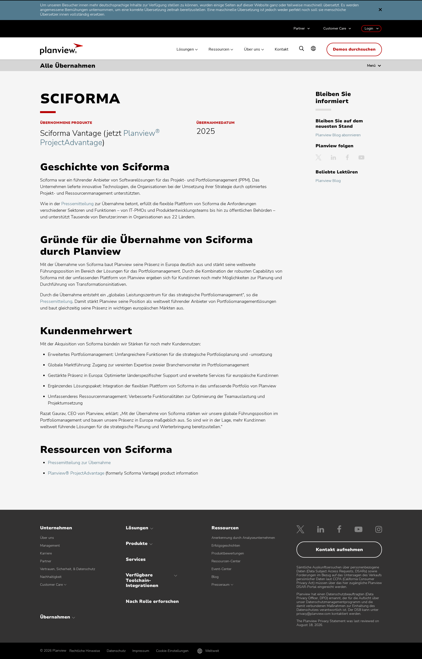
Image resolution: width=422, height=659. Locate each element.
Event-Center (221, 569)
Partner (299, 29)
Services (136, 559)
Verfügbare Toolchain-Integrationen (142, 580)
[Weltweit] (313, 49)
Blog (215, 576)
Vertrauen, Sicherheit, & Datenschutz (67, 569)
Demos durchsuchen (354, 49)
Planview (61, 50)
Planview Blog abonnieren (338, 135)
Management (50, 545)
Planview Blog (328, 180)
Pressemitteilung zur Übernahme (79, 463)
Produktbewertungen (227, 553)
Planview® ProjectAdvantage (76, 473)
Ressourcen (219, 49)
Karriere (46, 553)
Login (369, 28)
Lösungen (185, 49)
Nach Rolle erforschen (152, 601)
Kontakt (281, 49)
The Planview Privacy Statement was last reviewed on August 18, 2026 (337, 623)
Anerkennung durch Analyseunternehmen (243, 537)
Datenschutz (116, 650)
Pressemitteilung (77, 204)
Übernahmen (55, 617)
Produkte (137, 543)
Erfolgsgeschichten (225, 545)
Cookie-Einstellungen (172, 650)
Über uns (252, 49)
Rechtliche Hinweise (84, 650)
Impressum (140, 650)
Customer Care (334, 29)
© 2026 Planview (53, 651)
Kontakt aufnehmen (339, 550)
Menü (371, 65)
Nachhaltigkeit (51, 576)
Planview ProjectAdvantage (100, 138)
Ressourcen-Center (226, 561)
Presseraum (220, 584)
